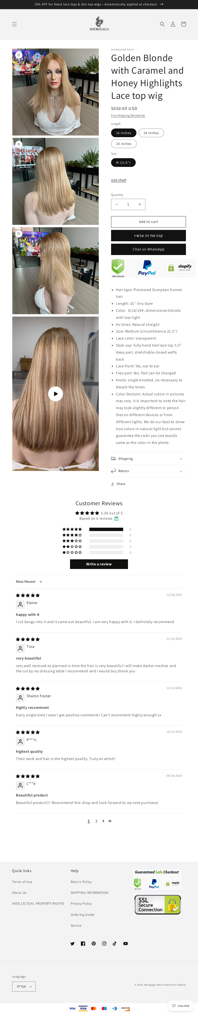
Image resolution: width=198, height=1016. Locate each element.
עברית (21, 986)
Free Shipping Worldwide (128, 115)
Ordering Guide (82, 914)
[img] (28, 595)
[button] (14, 24)
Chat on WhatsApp (148, 249)
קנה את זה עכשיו (148, 235)
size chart (118, 180)
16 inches (123, 133)
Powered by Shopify (174, 984)
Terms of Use (22, 882)
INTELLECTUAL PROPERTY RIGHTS (38, 903)
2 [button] (96, 821)
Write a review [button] (99, 564)
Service (76, 925)
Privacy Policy (81, 903)
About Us (19, 892)
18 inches (151, 133)
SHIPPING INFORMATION (89, 892)
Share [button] (121, 484)
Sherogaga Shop (153, 984)
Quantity (117, 195)
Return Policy (81, 882)
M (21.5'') (123, 162)
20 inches (124, 144)
